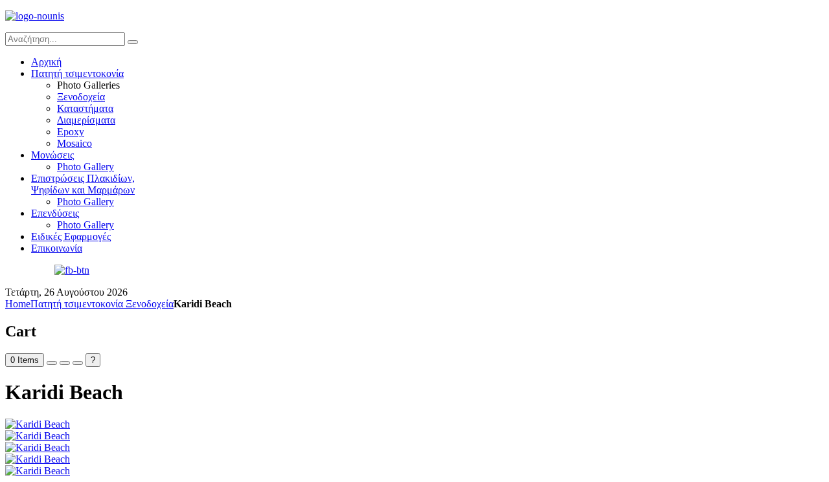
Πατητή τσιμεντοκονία (78, 303)
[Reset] (133, 42)
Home (17, 303)
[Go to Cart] (52, 363)
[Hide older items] (78, 363)
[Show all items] (65, 363)
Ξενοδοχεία (150, 303)
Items (24, 360)
